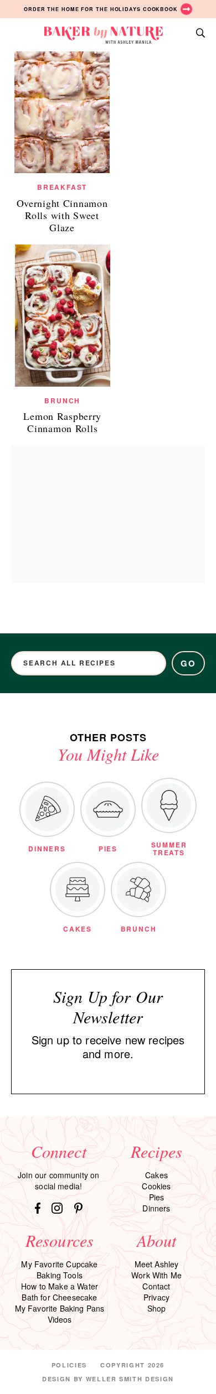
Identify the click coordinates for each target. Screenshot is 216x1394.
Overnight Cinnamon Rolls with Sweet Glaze (62, 215)
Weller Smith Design (130, 1379)
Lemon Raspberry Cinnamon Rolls (62, 422)
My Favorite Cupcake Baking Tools (59, 1269)
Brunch (62, 400)
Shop (156, 1308)
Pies (156, 1197)
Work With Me (156, 1275)
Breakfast (62, 187)
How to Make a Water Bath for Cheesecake (59, 1292)
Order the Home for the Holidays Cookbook (101, 9)
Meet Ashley (157, 1264)
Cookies (156, 1186)
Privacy (156, 1297)
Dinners (156, 1208)
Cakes (156, 1174)
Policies (69, 1365)
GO (189, 663)
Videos (60, 1319)
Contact (156, 1286)
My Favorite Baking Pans (60, 1308)
